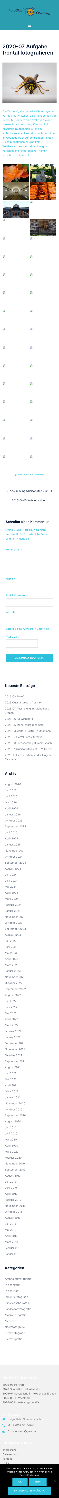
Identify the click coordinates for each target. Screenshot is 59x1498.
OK (20, 1481)
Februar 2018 (13, 1248)
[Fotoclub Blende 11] (29, 11)
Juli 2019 (10, 1181)
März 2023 (12, 965)
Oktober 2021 (13, 1055)
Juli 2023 (11, 940)
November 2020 (15, 1103)
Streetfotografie (15, 1333)
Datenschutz (10, 1454)
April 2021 (11, 1085)
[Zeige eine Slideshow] (29, 474)
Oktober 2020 (13, 1109)
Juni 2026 (11, 796)
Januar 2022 (13, 1037)
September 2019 (15, 1169)
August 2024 (13, 868)
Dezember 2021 (15, 1043)
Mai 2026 (11, 802)
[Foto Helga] (43, 209)
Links (5, 1463)
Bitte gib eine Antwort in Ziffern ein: (28, 628)
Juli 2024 (11, 874)
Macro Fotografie (15, 1315)
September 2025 (15, 826)
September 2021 (15, 1061)
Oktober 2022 (13, 983)
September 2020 (15, 1115)
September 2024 (15, 862)
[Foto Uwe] (16, 354)
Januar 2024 (13, 910)
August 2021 (12, 1067)
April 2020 (11, 1145)
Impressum (9, 1449)
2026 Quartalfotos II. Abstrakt (23, 702)
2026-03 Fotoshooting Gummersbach (28, 743)
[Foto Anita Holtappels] (43, 409)
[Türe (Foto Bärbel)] (16, 264)
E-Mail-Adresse (16, 595)
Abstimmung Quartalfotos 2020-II (31, 491)
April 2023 (11, 959)
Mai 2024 (11, 886)
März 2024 (12, 898)
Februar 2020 (13, 1157)
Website (11, 612)
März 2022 (12, 1025)
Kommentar (14, 549)
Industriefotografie (16, 1297)
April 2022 (11, 1019)
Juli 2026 (11, 790)
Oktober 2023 (13, 922)
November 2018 (15, 1205)
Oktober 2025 (13, 820)
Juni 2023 (11, 946)
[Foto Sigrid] (43, 391)
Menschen (11, 1321)
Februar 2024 (13, 904)
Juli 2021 (10, 1073)
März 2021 (11, 1091)
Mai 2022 (11, 1013)
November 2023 (15, 916)
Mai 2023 (11, 953)
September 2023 (15, 928)
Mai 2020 (11, 1139)
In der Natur (12, 1284)
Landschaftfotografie (18, 1309)
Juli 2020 (11, 1127)
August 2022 (13, 995)
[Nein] (55, 1481)
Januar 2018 (12, 1254)
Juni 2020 (11, 1133)
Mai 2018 (10, 1229)
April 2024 (11, 892)
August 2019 (12, 1175)
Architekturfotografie (18, 1278)
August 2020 (13, 1121)
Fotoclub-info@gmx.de (22, 1431)
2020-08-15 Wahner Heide (28, 500)
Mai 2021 (10, 1079)
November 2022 (15, 977)
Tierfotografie (13, 1339)
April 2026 (11, 808)
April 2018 (11, 1235)
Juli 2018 (10, 1223)
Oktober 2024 (13, 856)
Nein (38, 1481)
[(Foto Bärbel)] (43, 264)
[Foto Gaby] (43, 300)
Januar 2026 (13, 814)
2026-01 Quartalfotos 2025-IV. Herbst (28, 749)
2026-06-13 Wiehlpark (19, 718)
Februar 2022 (13, 1031)
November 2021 (15, 1049)
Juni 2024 (11, 880)
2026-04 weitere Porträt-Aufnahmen (28, 731)
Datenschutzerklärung (29, 1490)
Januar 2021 (12, 1097)
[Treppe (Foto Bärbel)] (16, 282)
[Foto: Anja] (16, 173)
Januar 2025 (13, 844)
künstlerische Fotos (17, 1303)
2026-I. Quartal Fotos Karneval (24, 737)
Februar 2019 (13, 1199)
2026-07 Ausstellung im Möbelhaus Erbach (29, 1393)
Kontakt (7, 1458)
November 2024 (15, 850)
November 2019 (15, 1163)
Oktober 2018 (13, 1211)
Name (10, 578)
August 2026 (13, 784)
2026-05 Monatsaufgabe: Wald (24, 724)
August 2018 (12, 1217)
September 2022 (15, 989)
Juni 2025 (11, 832)
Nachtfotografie (15, 1327)
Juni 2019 (11, 1187)
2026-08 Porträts (16, 696)
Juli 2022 (11, 1001)
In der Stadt (12, 1290)
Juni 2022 (11, 1007)
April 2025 (11, 838)
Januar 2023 (13, 970)
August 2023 (13, 934)
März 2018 (11, 1241)
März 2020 (12, 1151)
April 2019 (11, 1193)
